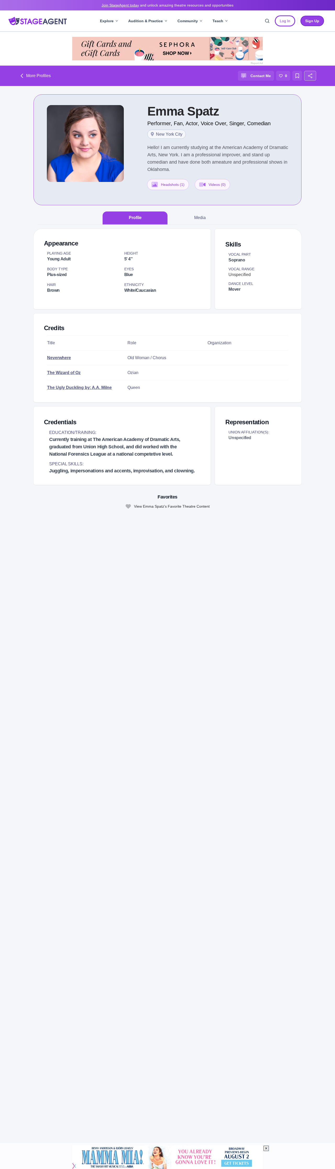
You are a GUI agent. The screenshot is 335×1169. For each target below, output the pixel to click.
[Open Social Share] (310, 76)
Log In (285, 21)
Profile (135, 217)
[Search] (267, 21)
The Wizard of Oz (64, 372)
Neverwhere (59, 358)
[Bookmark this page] (297, 76)
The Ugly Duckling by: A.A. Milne (79, 387)
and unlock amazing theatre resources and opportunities (167, 5)
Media (200, 217)
